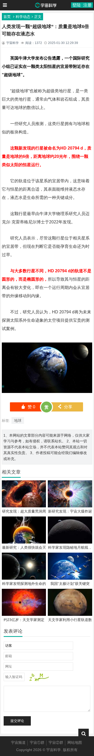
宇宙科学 (53, 750)
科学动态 (23, 17)
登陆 (76, 5)
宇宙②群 (56, 742)
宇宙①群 (37, 742)
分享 (64, 407)
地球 (17, 420)
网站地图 (74, 742)
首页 (7, 17)
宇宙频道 (18, 742)
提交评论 (17, 721)
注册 (87, 5)
